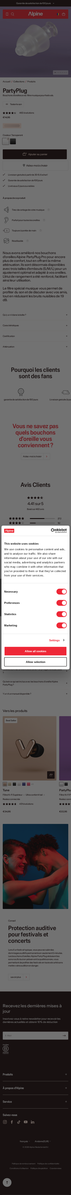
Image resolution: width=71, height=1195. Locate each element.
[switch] (61, 603)
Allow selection (35, 661)
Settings (54, 640)
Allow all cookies (35, 651)
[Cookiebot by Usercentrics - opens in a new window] (51, 530)
